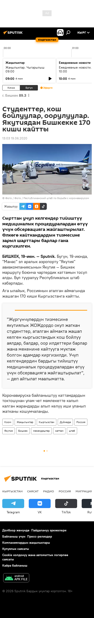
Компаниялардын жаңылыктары (26, 543)
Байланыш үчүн (13, 536)
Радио (48, 491)
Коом (7, 422)
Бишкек (23, 430)
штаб (72, 430)
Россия (80, 422)
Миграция (84, 491)
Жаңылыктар (25, 422)
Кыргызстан (46, 422)
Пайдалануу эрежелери (48, 530)
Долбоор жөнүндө (15, 530)
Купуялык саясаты (15, 549)
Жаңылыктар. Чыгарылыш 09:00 (24, 69)
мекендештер (41, 430)
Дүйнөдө (65, 422)
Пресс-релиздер (39, 536)
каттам (59, 430)
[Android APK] (16, 578)
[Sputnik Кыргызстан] (13, 34)
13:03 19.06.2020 (14, 138)
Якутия (8, 430)
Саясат (33, 491)
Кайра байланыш (14, 565)
